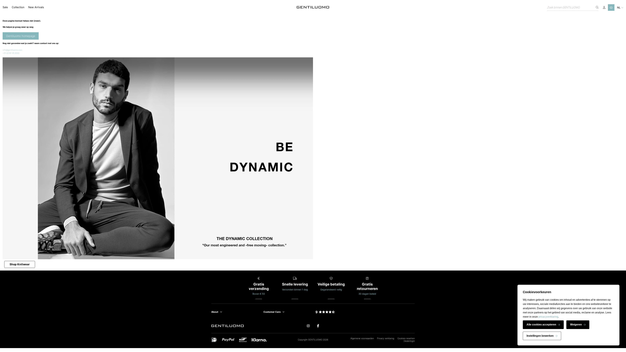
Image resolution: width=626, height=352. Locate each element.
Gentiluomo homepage (20, 36)
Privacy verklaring (385, 338)
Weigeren (576, 324)
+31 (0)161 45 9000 (11, 53)
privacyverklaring (548, 316)
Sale (5, 7)
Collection (18, 7)
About (214, 311)
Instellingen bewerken (540, 335)
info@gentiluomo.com (12, 50)
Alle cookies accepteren (541, 324)
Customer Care (272, 311)
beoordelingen (325, 316)
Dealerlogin (409, 341)
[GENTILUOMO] (313, 7)
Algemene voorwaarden (362, 338)
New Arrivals (36, 7)
